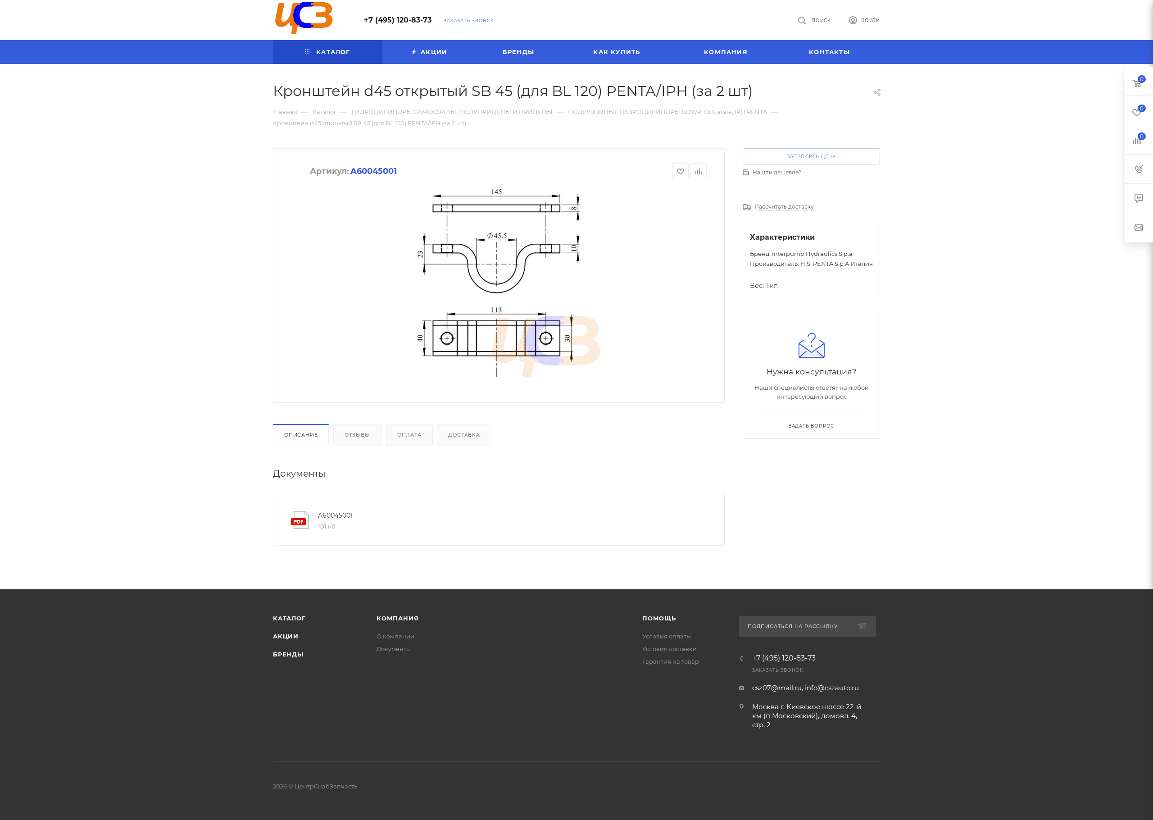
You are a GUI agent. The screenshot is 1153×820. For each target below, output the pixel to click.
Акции (286, 636)
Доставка (464, 435)
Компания (397, 618)
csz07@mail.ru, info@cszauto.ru (805, 687)
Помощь (659, 618)
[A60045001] (499, 279)
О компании (395, 636)
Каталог (289, 618)
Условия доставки (669, 648)
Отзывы (357, 435)
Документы (394, 648)
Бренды (288, 654)
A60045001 (335, 515)
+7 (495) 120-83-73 (397, 20)
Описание (301, 435)
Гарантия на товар (670, 661)
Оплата (409, 435)
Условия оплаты (666, 636)
